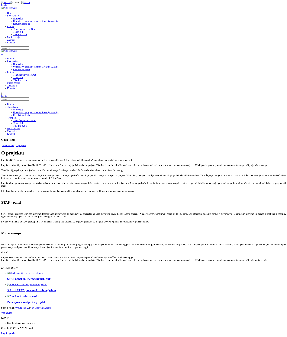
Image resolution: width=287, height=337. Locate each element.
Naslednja (39, 307)
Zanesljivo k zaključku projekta (26, 302)
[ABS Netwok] (9, 8)
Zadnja (47, 307)
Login (4, 5)
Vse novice (6, 313)
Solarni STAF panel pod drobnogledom (31, 290)
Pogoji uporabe (8, 333)
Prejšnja (22, 307)
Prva (16, 307)
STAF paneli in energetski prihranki (29, 278)
